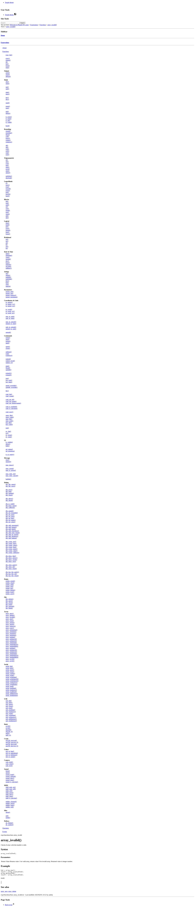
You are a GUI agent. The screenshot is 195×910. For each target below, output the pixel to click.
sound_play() (10, 778)
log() (7, 192)
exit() (7, 354)
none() (8, 106)
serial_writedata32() (12, 681)
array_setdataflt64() (12, 646)
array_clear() (10, 621)
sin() (7, 162)
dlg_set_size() (10, 516)
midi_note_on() (11, 787)
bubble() (8, 479)
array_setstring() (11, 633)
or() (7, 207)
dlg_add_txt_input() (12, 534)
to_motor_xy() (10, 304)
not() (7, 203)
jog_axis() (9, 380)
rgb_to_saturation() (12, 753)
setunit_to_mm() (11, 324)
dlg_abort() (9, 500)
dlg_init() (9, 491)
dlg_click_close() (11, 568)
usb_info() (9, 702)
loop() (8, 66)
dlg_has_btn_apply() (12, 572)
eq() (7, 239)
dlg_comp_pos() (11, 541)
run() (7, 428)
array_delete (12, 891)
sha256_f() (9, 731)
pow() (8, 185)
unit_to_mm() (10, 318)
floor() (8, 135)
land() (7, 225)
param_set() (9, 293)
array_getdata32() (11, 652)
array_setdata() (10, 637)
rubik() (8, 817)
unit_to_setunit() (11, 327)
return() (8, 60)
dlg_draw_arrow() (11, 558)
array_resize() (10, 622)
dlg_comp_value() (11, 551)
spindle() (8, 370)
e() (6, 183)
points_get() (9, 586)
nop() (7, 67)
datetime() (9, 255)
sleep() (8, 812)
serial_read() (10, 686)
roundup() (9, 133)
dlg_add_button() (11, 538)
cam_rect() (9, 766)
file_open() (9, 601)
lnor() (7, 232)
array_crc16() (10, 659)
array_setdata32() (11, 641)
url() (7, 816)
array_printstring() (11, 630)
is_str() (8, 120)
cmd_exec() (9, 412)
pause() (8, 341)
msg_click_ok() (11, 474)
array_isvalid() (52, 25)
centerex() (9, 142)
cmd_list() (9, 394)
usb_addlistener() (11, 719)
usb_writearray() (11, 717)
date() (7, 253)
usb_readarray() (11, 712)
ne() (7, 241)
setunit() (8, 332)
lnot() (7, 223)
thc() (7, 391)
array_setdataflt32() (12, 644)
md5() (8, 733)
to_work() (9, 309)
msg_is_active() (11, 470)
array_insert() (10, 624)
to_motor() (9, 302)
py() (7, 433)
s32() (7, 153)
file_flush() (9, 608)
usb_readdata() (10, 710)
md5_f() (8, 735)
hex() (7, 281)
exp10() (8, 189)
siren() (8, 773)
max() (7, 94)
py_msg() (9, 437)
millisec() (9, 268)
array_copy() (10, 628)
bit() (7, 201)
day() (7, 261)
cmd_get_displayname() (13, 403)
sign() (7, 83)
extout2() (8, 375)
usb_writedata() (11, 715)
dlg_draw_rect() (11, 561)
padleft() (8, 277)
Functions (43, 25)
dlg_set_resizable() (12, 513)
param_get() (9, 291)
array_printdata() (11, 632)
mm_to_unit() (10, 316)
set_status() (9, 449)
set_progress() (10, 451)
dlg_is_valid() (10, 504)
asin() (7, 167)
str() (7, 273)
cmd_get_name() (11, 401)
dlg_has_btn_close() (12, 576)
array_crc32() (10, 661)
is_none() (9, 117)
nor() (7, 212)
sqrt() (7, 89)
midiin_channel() (11, 801)
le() (7, 248)
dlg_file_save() (10, 486)
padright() (9, 279)
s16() (7, 149)
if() (7, 62)
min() (7, 92)
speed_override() (11, 385)
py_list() (8, 431)
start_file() (9, 419)
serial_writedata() (11, 677)
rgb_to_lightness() (11, 755)
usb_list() (9, 701)
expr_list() (9, 55)
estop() (8, 338)
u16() (7, 151)
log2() (8, 196)
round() (8, 131)
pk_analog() (9, 825)
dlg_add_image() (11, 527)
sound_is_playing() (12, 782)
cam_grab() (9, 762)
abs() (7, 82)
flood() (8, 368)
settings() (8, 352)
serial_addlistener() (12, 693)
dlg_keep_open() (11, 506)
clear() (8, 74)
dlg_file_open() (11, 484)
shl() (7, 216)
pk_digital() (9, 823)
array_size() (9, 619)
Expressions (34, 25)
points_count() (10, 581)
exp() (7, 187)
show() (8, 444)
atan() (7, 171)
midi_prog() (9, 793)
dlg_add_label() (11, 529)
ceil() (7, 136)
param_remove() (11, 295)
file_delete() (9, 599)
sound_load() (10, 774)
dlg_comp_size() (11, 543)
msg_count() (10, 468)
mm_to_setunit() (11, 322)
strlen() (8, 275)
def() (7, 111)
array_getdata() (10, 648)
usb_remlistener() (11, 721)
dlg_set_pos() (10, 514)
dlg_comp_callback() (12, 552)
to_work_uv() (10, 313)
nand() (8, 210)
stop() (7, 339)
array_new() (10, 613)
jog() (7, 378)
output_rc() (9, 362)
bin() (7, 283)
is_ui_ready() (10, 454)
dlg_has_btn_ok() (11, 574)
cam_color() (9, 764)
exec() (8, 58)
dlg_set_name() (11, 520)
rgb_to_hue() (10, 751)
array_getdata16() (11, 650)
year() (7, 257)
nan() (7, 108)
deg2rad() (9, 178)
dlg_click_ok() (10, 567)
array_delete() (10, 615)
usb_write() (9, 713)
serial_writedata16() (12, 679)
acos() (8, 169)
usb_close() (9, 706)
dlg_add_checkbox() (12, 531)
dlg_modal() (10, 511)
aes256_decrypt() (11, 744)
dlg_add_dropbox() (12, 536)
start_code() (9, 421)
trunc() (8, 138)
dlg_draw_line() (11, 556)
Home (3, 35)
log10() (8, 194)
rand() (8, 103)
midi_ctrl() (9, 791)
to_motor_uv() (10, 306)
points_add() (10, 584)
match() (8, 286)
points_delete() (10, 590)
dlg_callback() (10, 507)
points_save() (10, 594)
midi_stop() (9, 796)
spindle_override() (11, 387)
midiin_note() (10, 805)
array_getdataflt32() (12, 655)
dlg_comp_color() (11, 545)
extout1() (8, 373)
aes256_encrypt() (11, 740)
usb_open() (9, 704)
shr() (7, 218)
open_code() (10, 417)
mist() (7, 366)
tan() (7, 165)
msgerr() (8, 462)
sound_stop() (10, 780)
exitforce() (9, 355)
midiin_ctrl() (10, 807)
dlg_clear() (9, 495)
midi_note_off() (11, 789)
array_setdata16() (11, 639)
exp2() (8, 190)
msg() (7, 460)
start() (7, 343)
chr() (7, 284)
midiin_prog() (10, 803)
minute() (8, 264)
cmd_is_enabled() (11, 407)
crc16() (8, 726)
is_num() (8, 119)
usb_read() (9, 708)
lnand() (8, 230)
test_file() (9, 423)
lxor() (7, 228)
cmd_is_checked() (11, 408)
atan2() (8, 173)
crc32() (8, 728)
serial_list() (9, 666)
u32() (7, 154)
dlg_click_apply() (11, 565)
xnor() (8, 214)
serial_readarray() (11, 690)
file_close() (9, 603)
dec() (7, 99)
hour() (8, 263)
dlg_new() (9, 490)
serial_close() (10, 672)
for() (7, 64)
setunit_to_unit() (11, 329)
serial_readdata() (11, 688)
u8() (7, 147)
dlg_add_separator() (12, 525)
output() (8, 359)
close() (8, 348)
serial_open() (10, 670)
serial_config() (10, 673)
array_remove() (11, 626)
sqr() (7, 87)
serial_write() (10, 675)
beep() (8, 771)
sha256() (8, 730)
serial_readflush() (11, 692)
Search (22, 23)
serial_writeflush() (11, 684)
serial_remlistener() (12, 695)
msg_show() (10, 465)
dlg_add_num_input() (13, 533)
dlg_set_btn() (10, 518)
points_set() (9, 588)
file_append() (10, 606)
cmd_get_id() (10, 399)
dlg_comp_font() (11, 547)
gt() (7, 243)
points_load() (10, 592)
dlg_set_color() (10, 522)
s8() (7, 145)
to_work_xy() (10, 311)
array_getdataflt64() (12, 657)
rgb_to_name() (10, 757)
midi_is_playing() (11, 798)
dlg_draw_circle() (11, 560)
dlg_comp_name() (11, 549)
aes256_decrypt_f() (12, 746)
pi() (7, 160)
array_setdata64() (11, 643)
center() (8, 140)
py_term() (9, 435)
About (4, 48)
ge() (7, 246)
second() (8, 266)
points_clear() (10, 583)
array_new (4, 891)
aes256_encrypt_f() (12, 742)
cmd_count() (10, 396)
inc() (7, 97)
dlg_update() (10, 493)
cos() (7, 163)
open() (8, 346)
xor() (7, 208)
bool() (8, 126)
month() (8, 259)
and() (7, 205)
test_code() (9, 424)
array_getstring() (11, 635)
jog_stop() (9, 382)
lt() (7, 245)
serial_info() (9, 668)
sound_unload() (11, 776)
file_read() (9, 604)
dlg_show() (9, 498)
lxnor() (8, 234)
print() (8, 73)
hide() (7, 446)
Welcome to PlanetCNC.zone (19, 25)
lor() (7, 227)
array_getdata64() (11, 653)
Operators (5, 828)
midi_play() (9, 794)
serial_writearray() (11, 683)
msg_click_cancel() (12, 476)
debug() (8, 76)
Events (4, 831)
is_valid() (9, 122)
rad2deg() (9, 176)
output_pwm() (10, 361)
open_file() (9, 415)
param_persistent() (11, 297)
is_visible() (9, 442)
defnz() (8, 113)
